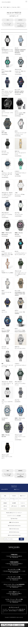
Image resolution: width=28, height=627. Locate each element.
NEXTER (17, 234)
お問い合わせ (14, 506)
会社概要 (14, 503)
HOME (5, 509)
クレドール (17, 212)
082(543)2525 (15, 572)
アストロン (20, 232)
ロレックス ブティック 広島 (14, 569)
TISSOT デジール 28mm (7, 272)
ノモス (16, 192)
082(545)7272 (15, 594)
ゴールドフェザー (19, 214)
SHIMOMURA (14, 547)
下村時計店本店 (14, 554)
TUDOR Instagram (14, 532)
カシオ (3, 131)
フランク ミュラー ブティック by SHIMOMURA (14, 584)
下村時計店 (6, 4)
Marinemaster (5, 234)
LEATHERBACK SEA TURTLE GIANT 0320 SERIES (20, 294)
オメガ (3, 251)
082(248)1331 (15, 557)
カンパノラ (4, 312)
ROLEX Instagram (14, 528)
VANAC (3, 419)
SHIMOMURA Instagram (14, 525)
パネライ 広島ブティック (14, 591)
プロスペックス (8, 232)
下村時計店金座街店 (14, 562)
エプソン (16, 111)
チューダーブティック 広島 (7, 24)
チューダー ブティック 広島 (14, 576)
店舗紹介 (5, 503)
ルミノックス (17, 89)
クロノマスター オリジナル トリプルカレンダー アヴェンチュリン (7, 93)
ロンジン (16, 251)
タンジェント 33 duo (19, 194)
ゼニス (3, 89)
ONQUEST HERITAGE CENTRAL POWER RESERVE (20, 51)
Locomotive (17, 401)
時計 (1, 7)
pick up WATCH (4, 489)
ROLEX (4, 7)
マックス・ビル (5, 152)
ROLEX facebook (14, 522)
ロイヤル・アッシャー (5, 499)
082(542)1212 (15, 587)
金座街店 (20, 20)
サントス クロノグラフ (20, 348)
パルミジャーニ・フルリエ (7, 192)
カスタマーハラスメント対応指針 (14, 515)
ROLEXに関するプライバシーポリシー (14, 512)
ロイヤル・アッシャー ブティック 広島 (14, 599)
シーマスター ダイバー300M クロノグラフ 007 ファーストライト (7, 254)
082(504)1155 (15, 602)
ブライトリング (18, 69)
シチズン (3, 310)
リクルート (23, 503)
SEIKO (3, 232)
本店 (8, 20)
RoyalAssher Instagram (14, 535)
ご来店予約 (23, 506)
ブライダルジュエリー (14, 499)
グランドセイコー (5, 212)
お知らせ (5, 506)
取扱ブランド (9, 7)
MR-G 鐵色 (4, 132)
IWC (2, 171)
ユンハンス (4, 151)
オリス (16, 131)
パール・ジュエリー (23, 498)
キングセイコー (5, 418)
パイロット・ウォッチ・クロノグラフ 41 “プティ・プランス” (7, 174)
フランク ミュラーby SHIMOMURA (20, 25)
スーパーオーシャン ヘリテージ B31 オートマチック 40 (20, 274)
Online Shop (14, 7)
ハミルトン (17, 171)
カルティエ (17, 151)
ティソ (3, 69)
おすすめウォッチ (14, 14)
